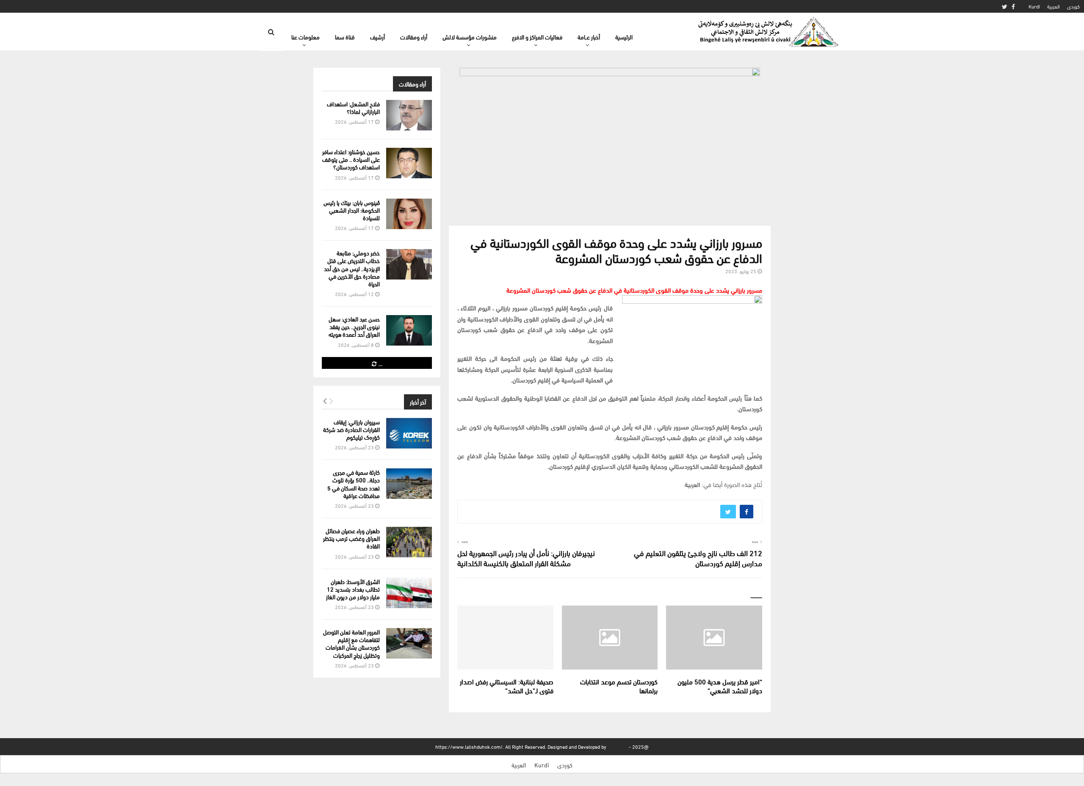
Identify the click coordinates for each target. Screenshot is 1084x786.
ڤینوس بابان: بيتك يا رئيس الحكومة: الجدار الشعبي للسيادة (352, 210)
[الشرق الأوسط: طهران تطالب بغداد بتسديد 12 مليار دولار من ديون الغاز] (409, 593)
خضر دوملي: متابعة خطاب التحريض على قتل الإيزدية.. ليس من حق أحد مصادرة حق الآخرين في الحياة (352, 268)
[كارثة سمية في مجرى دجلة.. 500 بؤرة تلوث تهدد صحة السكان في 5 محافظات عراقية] (409, 483)
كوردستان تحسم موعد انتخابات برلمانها (619, 685)
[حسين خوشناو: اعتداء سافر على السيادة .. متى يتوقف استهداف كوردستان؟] (409, 163)
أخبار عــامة (589, 36)
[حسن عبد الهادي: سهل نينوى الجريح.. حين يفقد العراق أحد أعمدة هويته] (409, 330)
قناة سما (345, 36)
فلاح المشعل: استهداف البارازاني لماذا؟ (353, 107)
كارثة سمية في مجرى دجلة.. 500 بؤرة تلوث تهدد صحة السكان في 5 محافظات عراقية (353, 484)
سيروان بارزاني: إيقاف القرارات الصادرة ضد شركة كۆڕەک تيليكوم (351, 429)
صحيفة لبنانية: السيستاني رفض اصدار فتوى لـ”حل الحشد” (506, 685)
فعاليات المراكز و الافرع (537, 36)
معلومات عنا (305, 36)
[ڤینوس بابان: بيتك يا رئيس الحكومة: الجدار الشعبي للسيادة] (409, 214)
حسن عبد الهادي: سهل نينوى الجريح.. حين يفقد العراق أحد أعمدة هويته (354, 326)
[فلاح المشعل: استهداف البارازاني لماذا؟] (409, 115)
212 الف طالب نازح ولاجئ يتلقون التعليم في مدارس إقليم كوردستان (698, 557)
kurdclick (618, 746)
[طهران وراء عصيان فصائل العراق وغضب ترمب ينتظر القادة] (409, 542)
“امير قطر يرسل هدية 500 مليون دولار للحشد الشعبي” (720, 685)
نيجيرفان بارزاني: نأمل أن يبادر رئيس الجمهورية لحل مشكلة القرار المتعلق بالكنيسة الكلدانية (526, 557)
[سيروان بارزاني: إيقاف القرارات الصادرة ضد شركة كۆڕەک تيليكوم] (409, 433)
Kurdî (1034, 6)
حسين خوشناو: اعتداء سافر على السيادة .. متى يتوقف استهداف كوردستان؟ (351, 159)
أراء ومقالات (413, 36)
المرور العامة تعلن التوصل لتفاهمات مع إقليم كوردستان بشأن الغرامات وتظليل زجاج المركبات (351, 643)
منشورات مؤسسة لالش (469, 36)
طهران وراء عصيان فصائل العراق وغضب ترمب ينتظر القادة (351, 538)
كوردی (1073, 6)
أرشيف (377, 36)
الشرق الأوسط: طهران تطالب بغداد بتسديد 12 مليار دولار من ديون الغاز (353, 589)
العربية (1053, 6)
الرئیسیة (624, 36)
